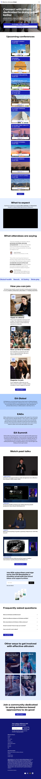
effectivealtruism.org (11, 759)
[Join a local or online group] (28, 695)
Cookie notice (10, 756)
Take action (10, 739)
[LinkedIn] (32, 773)
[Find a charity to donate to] (28, 673)
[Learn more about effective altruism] (12, 673)
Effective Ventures (11, 760)
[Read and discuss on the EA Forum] (12, 695)
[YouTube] (25, 773)
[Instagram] (30, 773)
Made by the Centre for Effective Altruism (15, 752)
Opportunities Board (11, 743)
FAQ (8, 747)
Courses (9, 740)
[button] (39, 2)
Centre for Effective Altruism (24, 759)
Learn (9, 737)
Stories (9, 736)
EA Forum (9, 746)
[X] (27, 773)
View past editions (10, 585)
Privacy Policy (10, 755)
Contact (9, 753)
